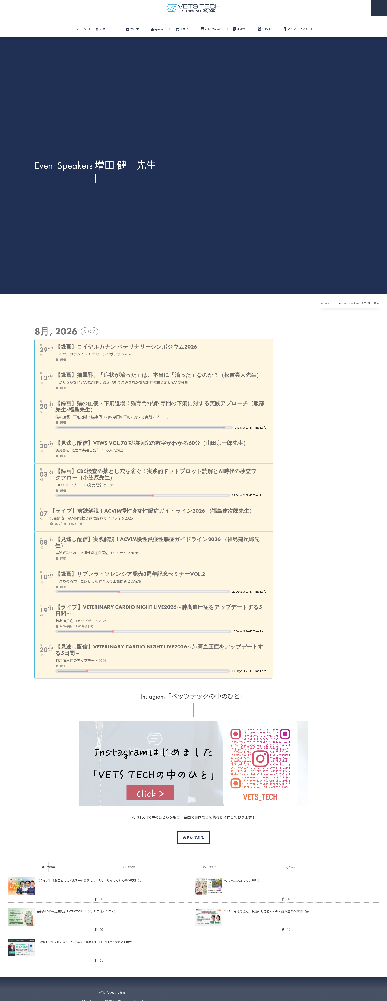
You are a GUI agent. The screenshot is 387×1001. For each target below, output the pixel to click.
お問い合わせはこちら (111, 993)
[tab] (48, 867)
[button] (379, 8)
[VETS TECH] (193, 8)
